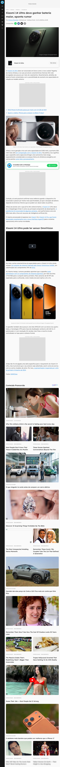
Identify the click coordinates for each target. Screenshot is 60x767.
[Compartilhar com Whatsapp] (15, 23)
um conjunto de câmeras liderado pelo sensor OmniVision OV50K (32, 265)
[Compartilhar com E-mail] (21, 23)
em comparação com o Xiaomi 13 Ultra (29, 153)
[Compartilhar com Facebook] (18, 23)
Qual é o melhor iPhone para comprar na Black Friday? (26, 113)
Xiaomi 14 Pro (44, 217)
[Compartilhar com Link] (25, 23)
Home (7, 9)
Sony (33, 267)
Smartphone (24, 9)
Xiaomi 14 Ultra (12, 71)
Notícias (12, 9)
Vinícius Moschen (13, 20)
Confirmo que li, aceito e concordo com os (28, 68)
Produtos (18, 9)
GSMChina (13, 374)
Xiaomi (33, 217)
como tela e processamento (25, 159)
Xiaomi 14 (46, 207)
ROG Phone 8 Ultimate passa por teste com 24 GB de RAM (27, 110)
